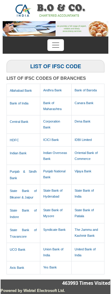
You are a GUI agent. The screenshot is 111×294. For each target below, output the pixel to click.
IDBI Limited (83, 140)
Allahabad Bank (21, 90)
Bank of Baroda (86, 90)
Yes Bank (50, 267)
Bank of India (19, 103)
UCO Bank (17, 249)
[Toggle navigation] (55, 45)
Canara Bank (84, 103)
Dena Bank (83, 121)
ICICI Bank (51, 140)
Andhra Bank (52, 90)
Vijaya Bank (83, 171)
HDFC (14, 140)
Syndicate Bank (54, 229)
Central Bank (19, 121)
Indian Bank (18, 153)
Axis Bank (17, 267)
